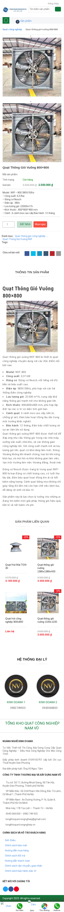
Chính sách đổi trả (15, 855)
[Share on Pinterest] (52, 253)
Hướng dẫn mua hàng (17, 850)
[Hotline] (57, 906)
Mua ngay (40, 224)
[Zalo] (32, 906)
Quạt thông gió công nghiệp (30, 236)
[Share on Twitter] (33, 253)
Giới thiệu (10, 840)
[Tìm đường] (44, 906)
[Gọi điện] (20, 906)
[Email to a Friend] (58, 253)
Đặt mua (24, 224)
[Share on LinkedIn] (39, 253)
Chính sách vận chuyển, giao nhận (23, 865)
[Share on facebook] (27, 253)
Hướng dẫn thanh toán (17, 860)
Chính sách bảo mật (16, 845)
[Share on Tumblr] (46, 253)
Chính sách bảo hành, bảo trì (20, 871)
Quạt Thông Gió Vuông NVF (17, 239)
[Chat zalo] (7, 910)
